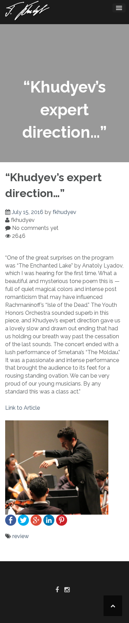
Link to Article (22, 408)
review (20, 536)
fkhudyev (64, 212)
